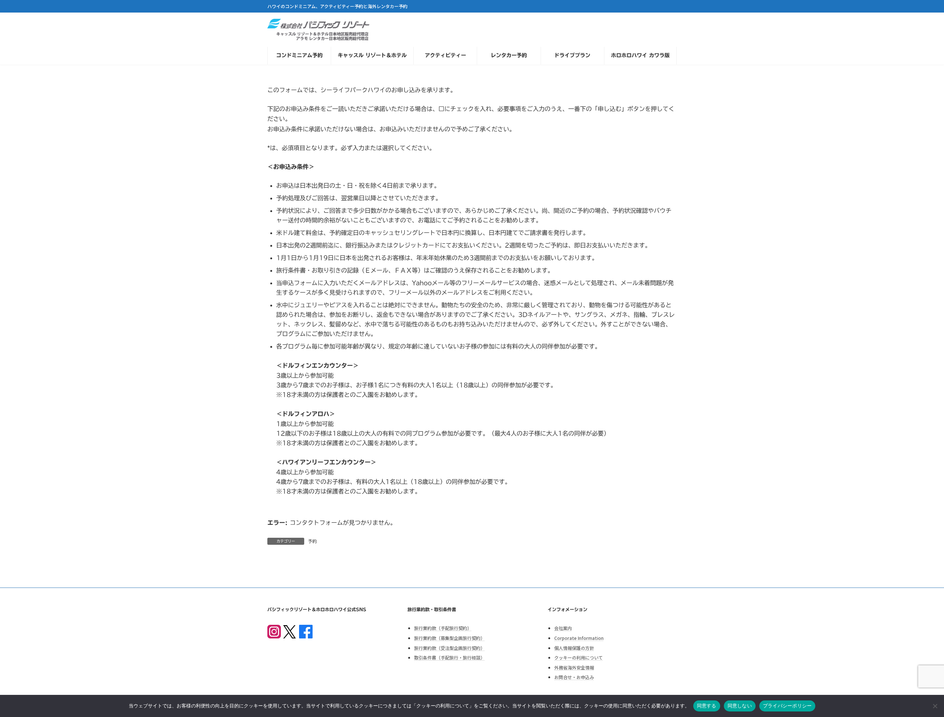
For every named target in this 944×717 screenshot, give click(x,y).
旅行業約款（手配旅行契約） (443, 628)
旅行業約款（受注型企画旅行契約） (449, 647)
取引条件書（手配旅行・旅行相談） (449, 657)
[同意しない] (934, 706)
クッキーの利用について (578, 657)
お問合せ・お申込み (574, 677)
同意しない (740, 706)
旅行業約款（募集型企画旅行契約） (449, 638)
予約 (312, 541)
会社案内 (563, 628)
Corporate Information (579, 638)
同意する (706, 706)
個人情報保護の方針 (574, 647)
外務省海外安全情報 (574, 667)
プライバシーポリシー (787, 706)
